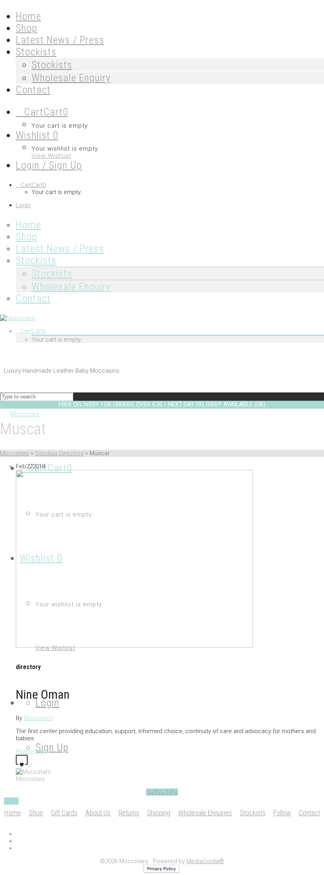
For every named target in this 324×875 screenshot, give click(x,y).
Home (12, 813)
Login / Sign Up (49, 165)
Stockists (52, 65)
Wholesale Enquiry (71, 78)
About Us (98, 813)
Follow (282, 813)
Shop (36, 813)
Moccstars (14, 453)
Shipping (158, 813)
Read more (30, 751)
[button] (162, 792)
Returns (129, 813)
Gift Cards (64, 813)
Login (23, 205)
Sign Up (52, 747)
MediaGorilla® (205, 861)
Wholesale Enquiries (205, 813)
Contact (309, 813)
